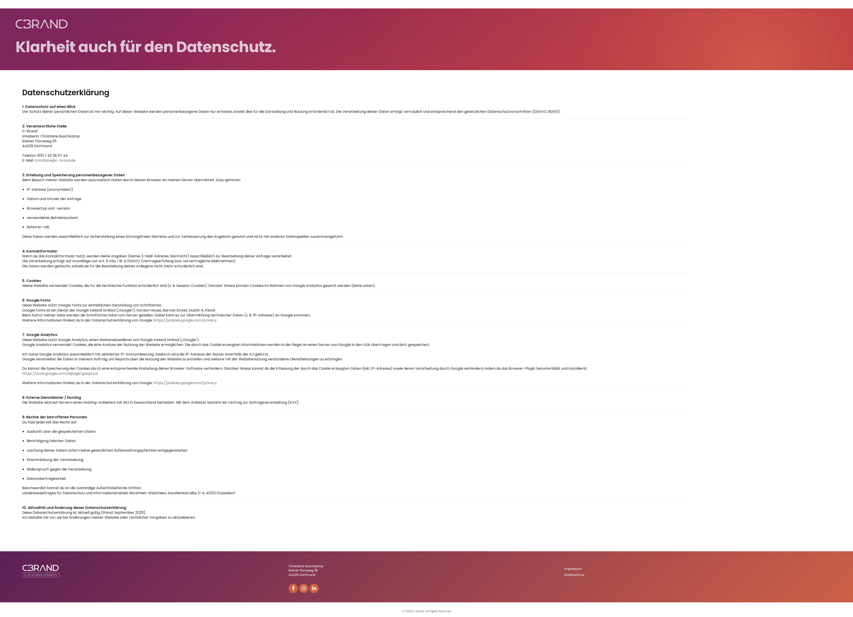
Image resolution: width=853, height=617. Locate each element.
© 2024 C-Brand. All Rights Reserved (426, 611)
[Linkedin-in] (314, 588)
